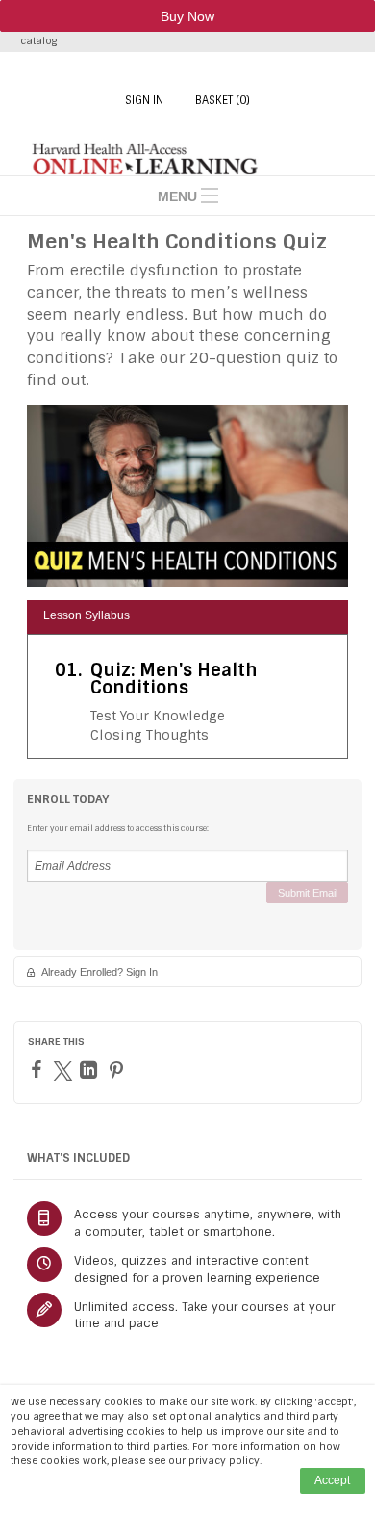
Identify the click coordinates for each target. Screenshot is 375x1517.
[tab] (187, 617)
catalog (38, 41)
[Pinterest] (119, 1070)
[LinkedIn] (91, 1070)
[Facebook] (39, 1069)
